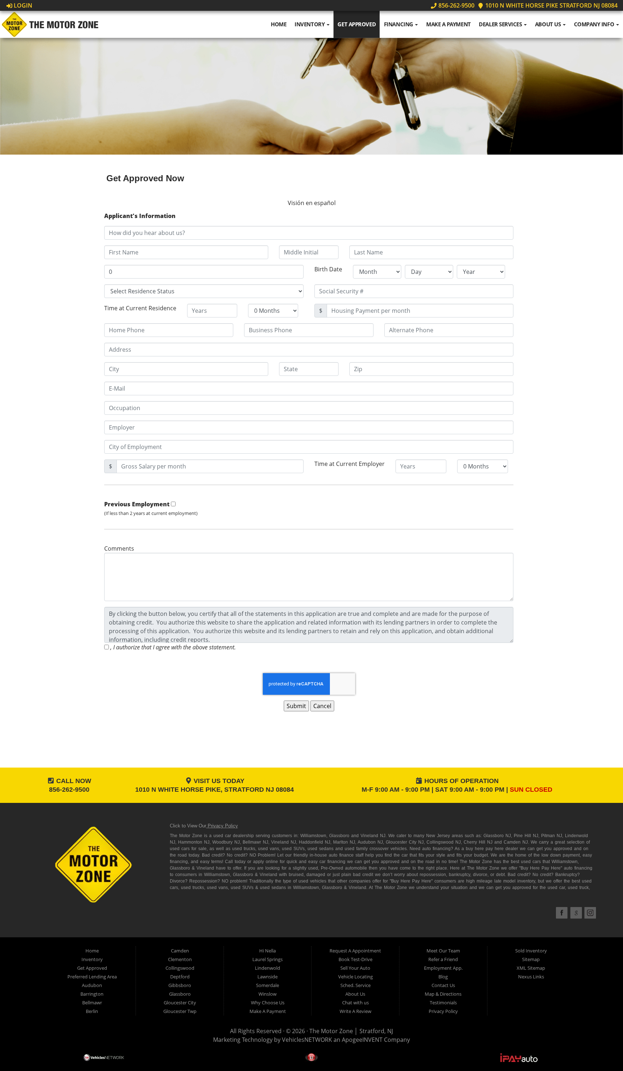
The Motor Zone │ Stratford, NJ (351, 1031)
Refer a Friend (443, 959)
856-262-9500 (455, 5)
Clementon (180, 959)
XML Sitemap (531, 968)
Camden (180, 950)
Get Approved (356, 24)
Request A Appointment (355, 950)
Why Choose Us (267, 1002)
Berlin (92, 1011)
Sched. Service (355, 985)
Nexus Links (531, 976)
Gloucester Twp (179, 1011)
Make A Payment (448, 24)
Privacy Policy (223, 825)
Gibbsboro (179, 985)
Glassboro (180, 994)
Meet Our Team (443, 950)
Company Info (594, 24)
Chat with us (355, 1002)
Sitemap (531, 959)
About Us (548, 24)
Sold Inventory (531, 950)
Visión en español (312, 203)
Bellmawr (92, 1002)
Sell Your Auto (355, 968)
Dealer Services (501, 24)
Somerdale (267, 985)
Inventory (310, 24)
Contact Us (443, 985)
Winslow (268, 994)
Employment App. (443, 968)
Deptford (180, 976)
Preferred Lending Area (92, 976)
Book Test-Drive (355, 959)
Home (278, 24)
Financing (399, 24)
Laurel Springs (267, 959)
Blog (443, 976)
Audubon (92, 985)
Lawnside (267, 976)
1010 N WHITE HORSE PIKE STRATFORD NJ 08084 (551, 5)
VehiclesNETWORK (307, 1040)
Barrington (91, 994)
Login (22, 5)
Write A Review (355, 1011)
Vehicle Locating (355, 976)
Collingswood (179, 968)
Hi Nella (267, 950)
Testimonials (443, 1002)
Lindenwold (267, 968)
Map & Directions (443, 994)
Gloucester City (180, 1002)
